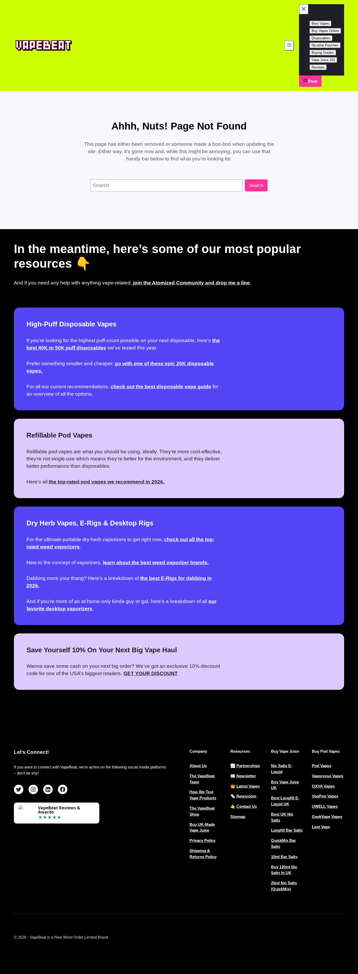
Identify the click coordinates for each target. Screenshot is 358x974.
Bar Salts (289, 856)
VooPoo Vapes (325, 796)
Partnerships (248, 765)
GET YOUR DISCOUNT (150, 673)
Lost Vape (321, 827)
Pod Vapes (321, 765)
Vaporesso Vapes (327, 776)
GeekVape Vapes (327, 816)
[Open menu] (289, 45)
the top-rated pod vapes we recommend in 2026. (106, 482)
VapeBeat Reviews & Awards (59, 810)
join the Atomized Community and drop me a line (191, 283)
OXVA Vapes (323, 786)
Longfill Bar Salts (287, 830)
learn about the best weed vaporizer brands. (156, 562)
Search (256, 185)
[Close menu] (303, 9)
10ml (276, 856)
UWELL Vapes (325, 806)
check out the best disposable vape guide (161, 386)
